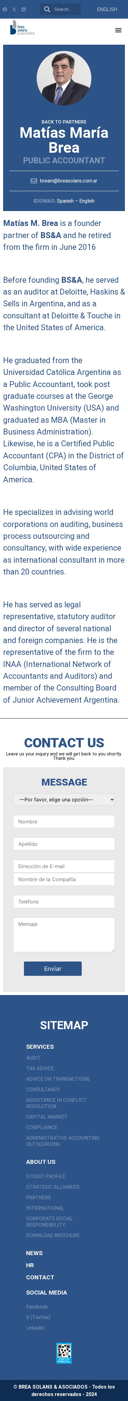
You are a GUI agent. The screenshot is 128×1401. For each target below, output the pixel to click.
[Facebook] (4, 9)
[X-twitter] (14, 9)
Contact (40, 1277)
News (34, 1253)
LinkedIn (35, 1328)
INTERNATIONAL (45, 1208)
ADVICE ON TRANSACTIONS (58, 1079)
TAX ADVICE (40, 1068)
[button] (118, 30)
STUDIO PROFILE (45, 1176)
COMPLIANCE (41, 1127)
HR (30, 1265)
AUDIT (33, 1058)
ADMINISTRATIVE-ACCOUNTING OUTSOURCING (62, 1141)
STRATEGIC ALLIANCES (53, 1187)
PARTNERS (38, 1198)
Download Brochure (53, 1235)
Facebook (37, 1307)
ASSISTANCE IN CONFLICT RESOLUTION (56, 1103)
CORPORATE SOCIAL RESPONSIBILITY (49, 1222)
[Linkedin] (23, 9)
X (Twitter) (38, 1317)
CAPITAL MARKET (46, 1117)
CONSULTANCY (43, 1089)
